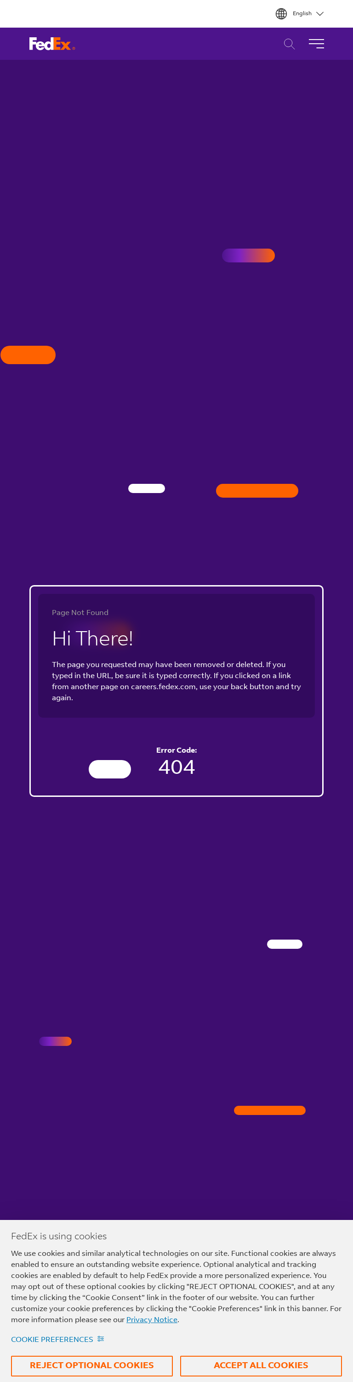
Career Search (287, 44)
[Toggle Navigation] (316, 43)
